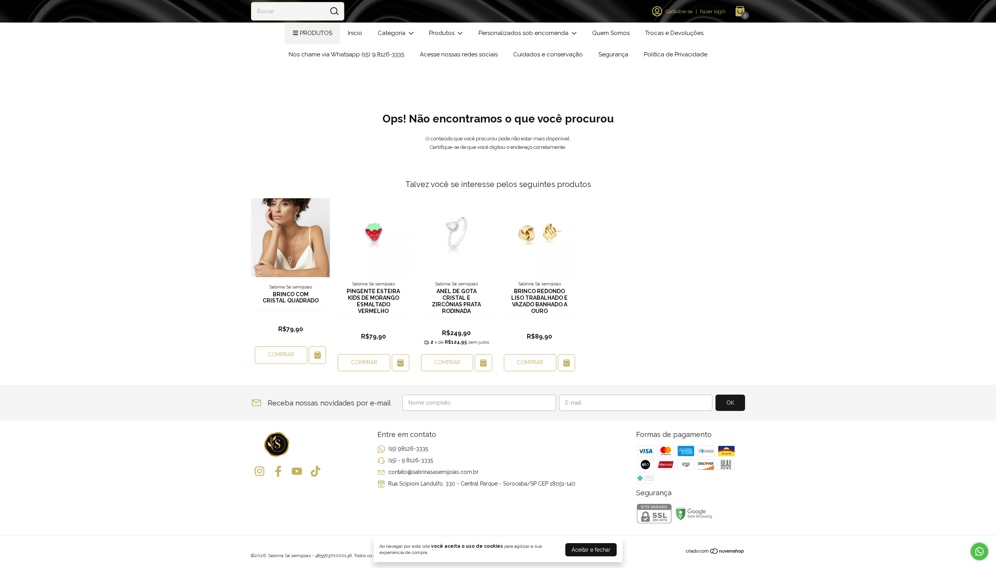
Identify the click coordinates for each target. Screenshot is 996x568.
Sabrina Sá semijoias (290, 287)
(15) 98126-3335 (408, 449)
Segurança (613, 54)
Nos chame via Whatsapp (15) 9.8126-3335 (346, 54)
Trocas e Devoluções (674, 33)
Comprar (281, 354)
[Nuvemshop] (715, 552)
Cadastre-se (679, 11)
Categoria (391, 33)
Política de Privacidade (675, 54)
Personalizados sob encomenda (523, 33)
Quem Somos (611, 33)
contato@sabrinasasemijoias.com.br (433, 472)
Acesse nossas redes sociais (459, 54)
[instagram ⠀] (259, 471)
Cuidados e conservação (548, 54)
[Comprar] (317, 355)
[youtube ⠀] (296, 471)
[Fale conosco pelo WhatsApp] (979, 551)
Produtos (316, 33)
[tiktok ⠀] (315, 471)
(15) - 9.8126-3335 (410, 460)
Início (355, 33)
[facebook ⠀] (278, 471)
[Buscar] (333, 10)
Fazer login (713, 11)
